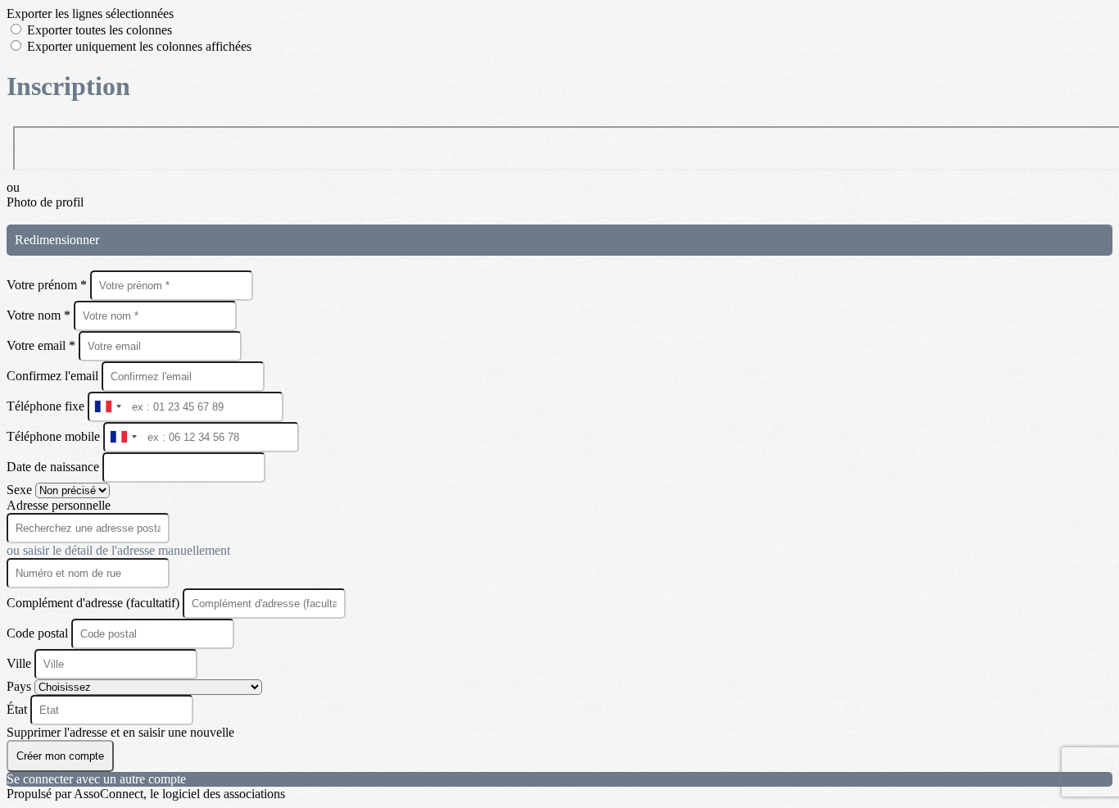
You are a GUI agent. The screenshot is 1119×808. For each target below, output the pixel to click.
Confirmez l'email (52, 376)
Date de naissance (54, 467)
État (18, 709)
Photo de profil (45, 202)
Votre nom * (40, 315)
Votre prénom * (48, 285)
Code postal (37, 633)
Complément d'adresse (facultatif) (95, 603)
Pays (20, 686)
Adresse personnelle (59, 505)
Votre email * (43, 345)
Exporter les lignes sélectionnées (90, 13)
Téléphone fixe (47, 406)
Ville (20, 663)
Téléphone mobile (55, 436)
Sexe (21, 490)
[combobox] (107, 407)
